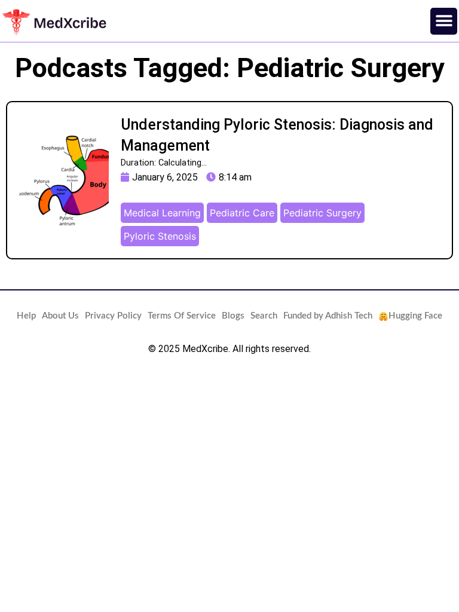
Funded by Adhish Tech (327, 315)
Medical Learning (162, 213)
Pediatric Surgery (322, 213)
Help (26, 315)
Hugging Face (415, 315)
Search (263, 315)
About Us (60, 315)
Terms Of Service (182, 315)
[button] (444, 21)
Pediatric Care (242, 213)
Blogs (233, 315)
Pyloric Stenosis (160, 236)
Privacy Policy (113, 315)
